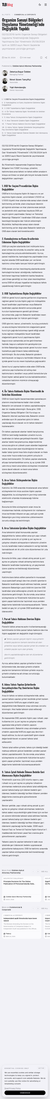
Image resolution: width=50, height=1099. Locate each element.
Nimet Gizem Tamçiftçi (20, 79)
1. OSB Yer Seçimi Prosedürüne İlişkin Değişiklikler (23, 99)
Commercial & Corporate (25, 15)
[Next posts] (38, 872)
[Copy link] (46, 57)
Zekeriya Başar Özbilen (20, 72)
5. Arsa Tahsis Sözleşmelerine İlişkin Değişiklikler (22, 117)
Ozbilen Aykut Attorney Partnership (27, 66)
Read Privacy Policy (12, 1088)
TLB (4, 4)
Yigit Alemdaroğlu (18, 87)
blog (10, 4)
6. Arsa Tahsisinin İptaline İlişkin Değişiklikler (20, 121)
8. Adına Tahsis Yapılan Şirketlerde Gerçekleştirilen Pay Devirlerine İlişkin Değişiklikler (23, 128)
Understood (25, 1093)
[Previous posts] (33, 872)
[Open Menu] (45, 4)
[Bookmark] (41, 57)
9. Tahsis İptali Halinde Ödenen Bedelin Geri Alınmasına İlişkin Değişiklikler (25, 134)
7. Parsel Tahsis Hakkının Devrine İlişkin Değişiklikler (23, 124)
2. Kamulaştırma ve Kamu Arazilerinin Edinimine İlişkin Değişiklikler (23, 104)
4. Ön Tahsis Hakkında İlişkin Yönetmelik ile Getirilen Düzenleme (23, 112)
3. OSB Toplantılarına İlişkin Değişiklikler (18, 108)
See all (44, 872)
